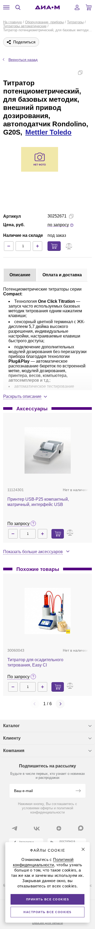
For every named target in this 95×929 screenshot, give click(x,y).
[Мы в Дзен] (59, 828)
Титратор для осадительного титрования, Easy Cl (35, 662)
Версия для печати (47, 923)
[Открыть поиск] (18, 7)
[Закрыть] (83, 849)
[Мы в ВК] (37, 828)
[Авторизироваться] (77, 7)
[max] (81, 828)
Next (60, 703)
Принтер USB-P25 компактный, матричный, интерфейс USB (38, 502)
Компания (13, 750)
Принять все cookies (47, 899)
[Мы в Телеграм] (14, 828)
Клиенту (12, 738)
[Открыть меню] (6, 7)
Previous (34, 703)
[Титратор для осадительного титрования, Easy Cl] (48, 611)
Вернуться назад (22, 59)
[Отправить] (78, 791)
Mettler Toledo (48, 132)
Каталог (11, 725)
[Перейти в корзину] (89, 7)
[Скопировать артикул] (71, 216)
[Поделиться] (89, 72)
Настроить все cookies (47, 912)
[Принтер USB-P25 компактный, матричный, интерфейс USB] (48, 450)
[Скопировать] (80, 72)
